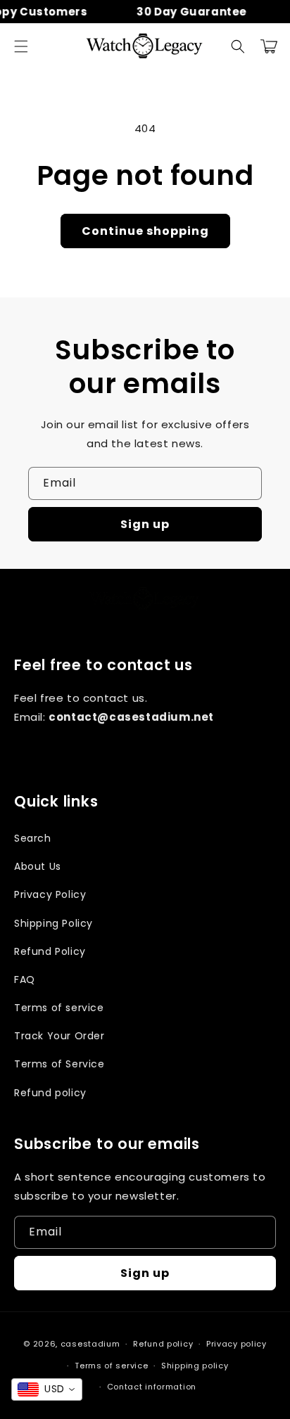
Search (32, 838)
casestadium (90, 1343)
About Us (37, 866)
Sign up (145, 524)
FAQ (24, 979)
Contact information (151, 1386)
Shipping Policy (53, 923)
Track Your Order (59, 1036)
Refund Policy (50, 951)
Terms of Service (59, 1064)
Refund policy (50, 1093)
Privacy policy (236, 1343)
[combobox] (46, 1389)
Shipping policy (195, 1365)
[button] (21, 46)
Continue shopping (145, 231)
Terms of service (59, 1008)
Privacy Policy (50, 894)
